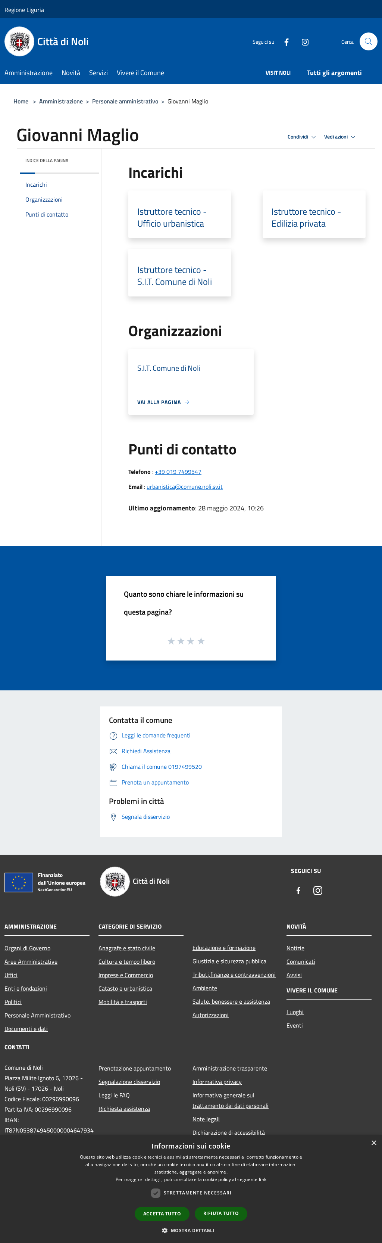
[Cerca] (369, 41)
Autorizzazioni (210, 1014)
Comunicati (300, 961)
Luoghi (295, 1011)
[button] (190, 1230)
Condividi (298, 137)
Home (20, 101)
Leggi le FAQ (114, 1095)
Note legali (206, 1119)
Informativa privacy (217, 1081)
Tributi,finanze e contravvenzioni (234, 974)
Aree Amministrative (30, 961)
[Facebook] (283, 41)
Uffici (11, 974)
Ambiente (204, 987)
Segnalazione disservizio (129, 1081)
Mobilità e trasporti (122, 1001)
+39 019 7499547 (178, 471)
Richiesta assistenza (124, 1108)
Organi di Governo (27, 948)
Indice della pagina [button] (46, 160)
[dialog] (191, 1189)
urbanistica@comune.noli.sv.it (185, 486)
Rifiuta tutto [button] (221, 1213)
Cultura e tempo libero (126, 961)
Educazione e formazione (224, 947)
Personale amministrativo (125, 101)
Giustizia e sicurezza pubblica (229, 961)
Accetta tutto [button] (162, 1214)
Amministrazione (61, 101)
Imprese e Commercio (125, 974)
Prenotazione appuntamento (134, 1068)
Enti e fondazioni (25, 988)
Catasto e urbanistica (125, 988)
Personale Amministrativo (37, 1015)
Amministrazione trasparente (229, 1068)
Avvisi (294, 974)
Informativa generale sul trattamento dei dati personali (230, 1100)
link (262, 1179)
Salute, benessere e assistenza (231, 1001)
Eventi (294, 1025)
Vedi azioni (336, 137)
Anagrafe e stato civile (126, 948)
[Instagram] (302, 41)
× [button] (373, 1143)
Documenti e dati (26, 1028)
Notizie (295, 948)
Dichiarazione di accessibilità (228, 1132)
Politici (13, 1001)
